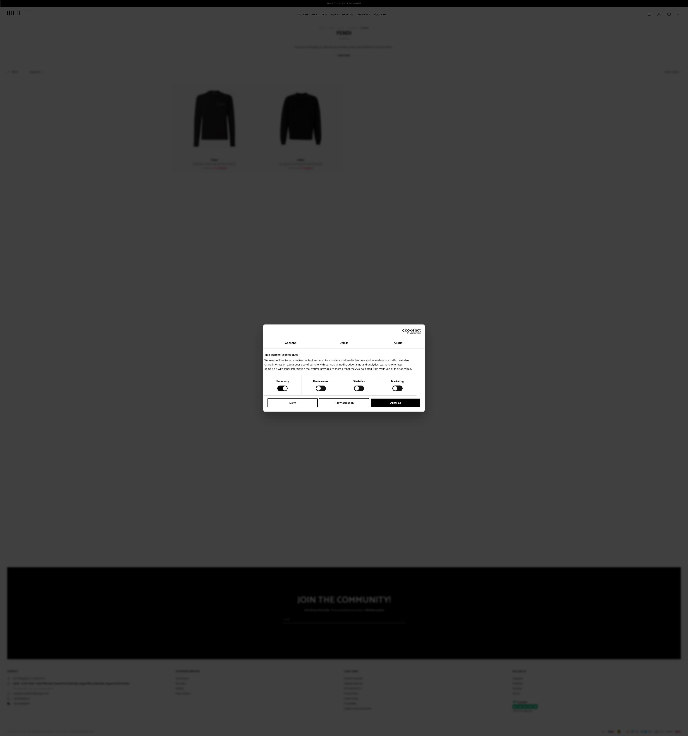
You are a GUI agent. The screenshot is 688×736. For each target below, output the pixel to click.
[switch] (321, 388)
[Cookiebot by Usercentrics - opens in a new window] (405, 331)
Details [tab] (344, 342)
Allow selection (344, 402)
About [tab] (398, 342)
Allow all (395, 402)
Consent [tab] (290, 342)
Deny (292, 402)
